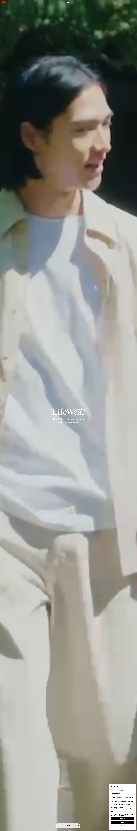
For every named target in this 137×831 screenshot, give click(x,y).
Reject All (122, 822)
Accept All (122, 818)
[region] (122, 807)
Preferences (122, 825)
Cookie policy (121, 815)
